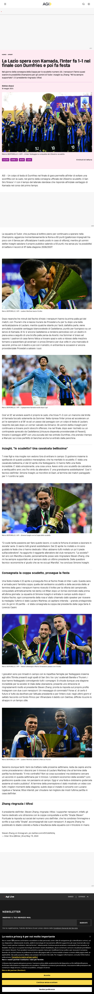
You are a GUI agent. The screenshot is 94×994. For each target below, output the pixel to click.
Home (4, 54)
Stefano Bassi (8, 86)
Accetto (47, 975)
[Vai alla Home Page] (47, 4)
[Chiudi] (90, 936)
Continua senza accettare (46, 982)
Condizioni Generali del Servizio (65, 928)
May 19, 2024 (32, 836)
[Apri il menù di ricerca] (83, 4)
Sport (10, 54)
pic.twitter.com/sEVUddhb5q (42, 833)
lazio (29, 160)
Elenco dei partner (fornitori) (13, 970)
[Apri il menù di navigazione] (5, 4)
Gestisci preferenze (47, 989)
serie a (14, 160)
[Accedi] (89, 4)
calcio (5, 160)
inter (22, 160)
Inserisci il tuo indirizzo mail (16, 917)
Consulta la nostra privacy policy (24, 957)
